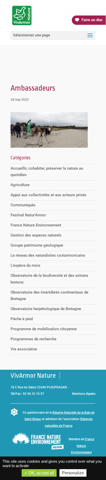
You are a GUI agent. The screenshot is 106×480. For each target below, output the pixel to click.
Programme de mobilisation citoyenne (44, 329)
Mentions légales (83, 394)
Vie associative (24, 349)
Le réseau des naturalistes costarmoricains (48, 255)
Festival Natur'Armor (28, 215)
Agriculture (20, 185)
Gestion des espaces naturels (36, 235)
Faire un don (92, 20)
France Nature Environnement (36, 225)
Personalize (73, 473)
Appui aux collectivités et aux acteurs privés (48, 195)
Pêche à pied (22, 319)
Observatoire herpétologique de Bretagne (46, 308)
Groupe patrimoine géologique (37, 245)
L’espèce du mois (25, 265)
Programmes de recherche (33, 339)
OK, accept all (41, 473)
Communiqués (23, 205)
